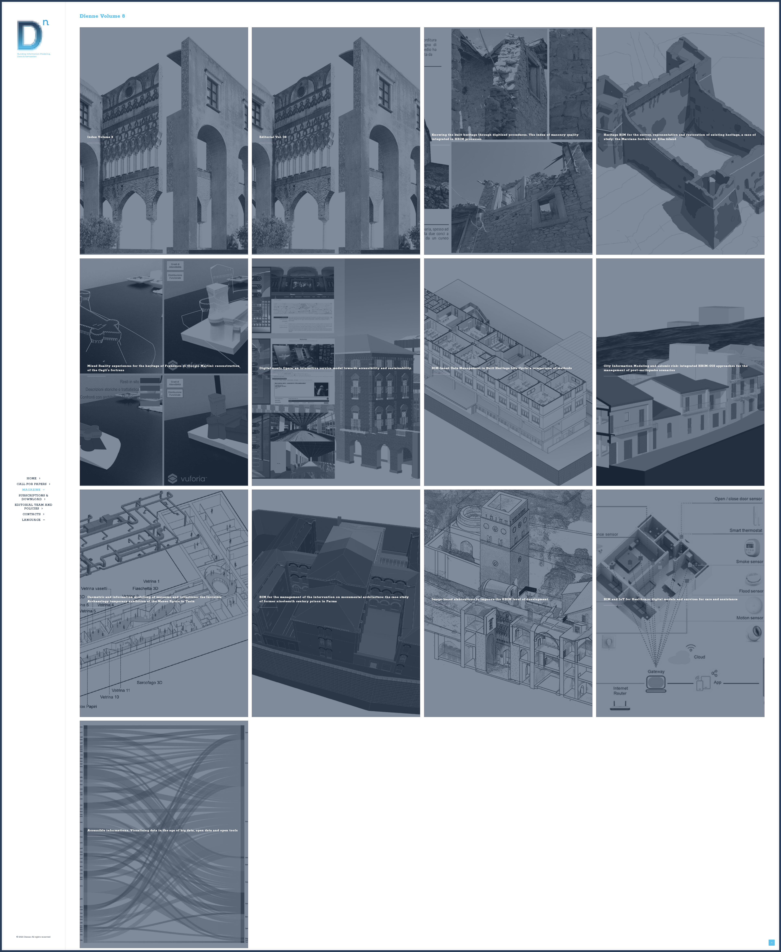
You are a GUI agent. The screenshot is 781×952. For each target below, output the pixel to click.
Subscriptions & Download (33, 497)
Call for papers (32, 484)
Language (31, 520)
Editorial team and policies (33, 506)
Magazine (31, 490)
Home (31, 478)
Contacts (32, 514)
